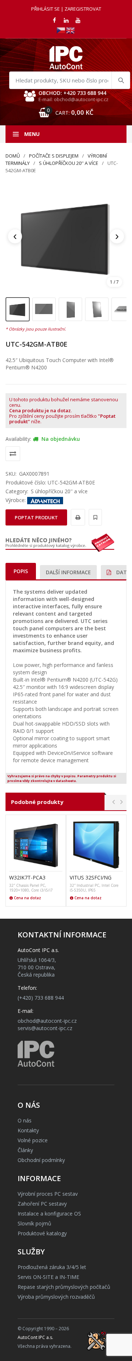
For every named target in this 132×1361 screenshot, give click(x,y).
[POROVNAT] (13, 453)
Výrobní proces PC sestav (48, 1193)
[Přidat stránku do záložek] (94, 517)
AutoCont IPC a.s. (35, 1337)
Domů (13, 155)
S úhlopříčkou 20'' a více (68, 163)
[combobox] (70, 80)
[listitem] (17, 309)
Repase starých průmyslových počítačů (64, 1286)
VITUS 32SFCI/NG (90, 877)
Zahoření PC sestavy (42, 1203)
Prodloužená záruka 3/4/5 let (52, 1267)
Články (25, 1150)
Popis (21, 571)
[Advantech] (45, 500)
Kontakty (28, 1130)
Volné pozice (33, 1140)
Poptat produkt (36, 517)
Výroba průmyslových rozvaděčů (56, 1296)
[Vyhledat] (120, 80)
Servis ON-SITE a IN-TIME (48, 1276)
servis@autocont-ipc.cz (45, 1028)
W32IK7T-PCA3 (27, 877)
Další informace (68, 572)
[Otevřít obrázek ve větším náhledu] (66, 236)
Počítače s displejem (53, 155)
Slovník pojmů (34, 1223)
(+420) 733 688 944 (41, 997)
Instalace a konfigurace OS (49, 1213)
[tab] (21, 571)
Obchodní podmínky (41, 1160)
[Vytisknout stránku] (77, 517)
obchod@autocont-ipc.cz (47, 1020)
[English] (71, 29)
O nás (25, 1120)
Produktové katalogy (42, 1233)
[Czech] (61, 29)
